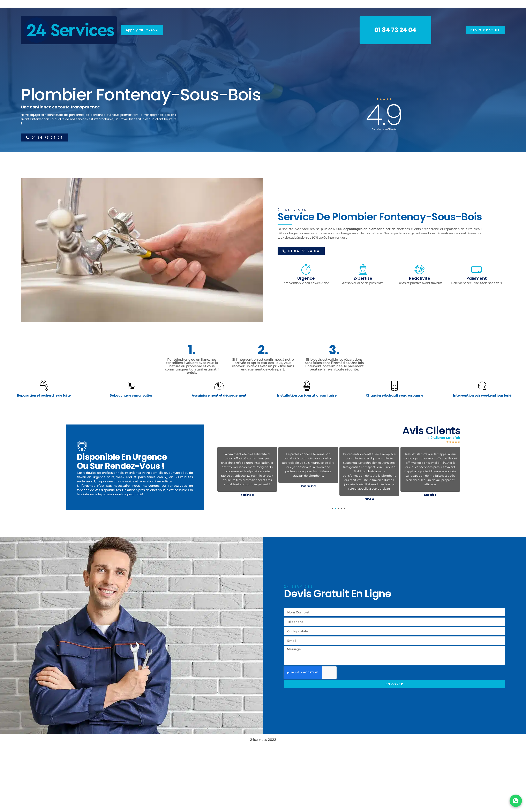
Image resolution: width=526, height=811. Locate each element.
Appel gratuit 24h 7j (142, 30)
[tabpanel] (247, 468)
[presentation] (332, 508)
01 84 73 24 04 (395, 29)
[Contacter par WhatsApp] (516, 801)
